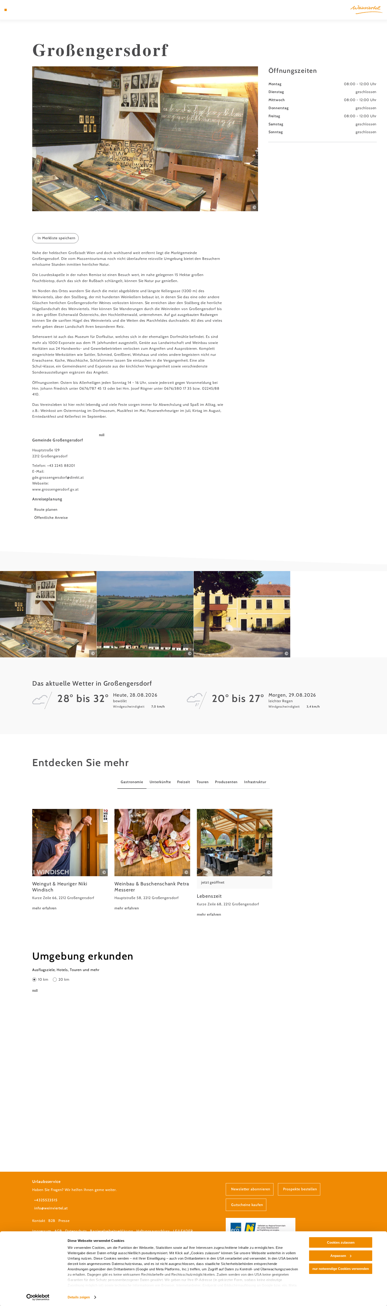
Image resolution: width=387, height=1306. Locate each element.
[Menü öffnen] (5, 10)
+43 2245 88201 (61, 465)
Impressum (41, 1231)
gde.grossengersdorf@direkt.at (58, 477)
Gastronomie (132, 782)
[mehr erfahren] (70, 860)
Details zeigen (79, 1297)
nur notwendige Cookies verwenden (340, 1269)
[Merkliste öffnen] (23, 10)
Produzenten (226, 782)
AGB (58, 1231)
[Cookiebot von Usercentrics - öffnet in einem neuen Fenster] (38, 1297)
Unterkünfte (160, 782)
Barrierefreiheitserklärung (111, 1231)
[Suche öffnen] (30, 10)
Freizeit (183, 782)
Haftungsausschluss (153, 1231)
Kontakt (38, 1221)
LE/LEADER (183, 1231)
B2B (51, 1221)
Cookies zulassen (341, 1242)
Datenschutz (76, 1231)
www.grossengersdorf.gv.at (55, 489)
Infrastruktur (255, 782)
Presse (64, 1221)
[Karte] (17, 10)
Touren (203, 782)
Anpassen (338, 1256)
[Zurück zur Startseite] (366, 9)
